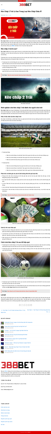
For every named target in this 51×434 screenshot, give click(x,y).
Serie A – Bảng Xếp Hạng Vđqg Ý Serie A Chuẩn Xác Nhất (17, 347)
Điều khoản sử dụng (5, 410)
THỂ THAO (3, 9)
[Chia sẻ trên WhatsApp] (20, 305)
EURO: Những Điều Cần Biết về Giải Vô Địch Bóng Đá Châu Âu (18, 351)
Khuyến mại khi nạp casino (6, 421)
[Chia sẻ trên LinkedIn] (31, 305)
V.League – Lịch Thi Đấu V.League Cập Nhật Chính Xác (16, 330)
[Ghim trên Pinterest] (29, 305)
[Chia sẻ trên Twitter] (24, 305)
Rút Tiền (2, 424)
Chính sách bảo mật (5, 407)
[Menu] (1, 4)
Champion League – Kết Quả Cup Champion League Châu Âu (18, 342)
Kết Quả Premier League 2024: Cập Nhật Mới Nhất (15, 338)
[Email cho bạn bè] (27, 305)
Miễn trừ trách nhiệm (5, 413)
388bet (6, 371)
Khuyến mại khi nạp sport (6, 418)
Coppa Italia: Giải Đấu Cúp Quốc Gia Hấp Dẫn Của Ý (16, 326)
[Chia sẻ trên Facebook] (22, 305)
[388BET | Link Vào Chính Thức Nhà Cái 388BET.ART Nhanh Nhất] (25, 4)
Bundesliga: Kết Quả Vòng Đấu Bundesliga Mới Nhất (16, 334)
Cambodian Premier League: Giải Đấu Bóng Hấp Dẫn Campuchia (18, 322)
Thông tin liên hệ (4, 415)
